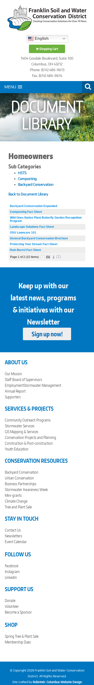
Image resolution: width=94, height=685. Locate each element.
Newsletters (13, 535)
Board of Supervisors (27, 379)
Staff (8, 379)
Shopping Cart (48, 49)
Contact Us (13, 530)
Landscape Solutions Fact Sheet (32, 226)
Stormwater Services (19, 425)
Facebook (12, 565)
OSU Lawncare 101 (23, 232)
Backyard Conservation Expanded (33, 206)
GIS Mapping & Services (21, 431)
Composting (27, 179)
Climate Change (16, 501)
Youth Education (16, 449)
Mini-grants (13, 495)
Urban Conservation (19, 478)
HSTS (22, 173)
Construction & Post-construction (29, 443)
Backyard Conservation (35, 184)
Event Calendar (16, 541)
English (41, 38)
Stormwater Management (42, 385)
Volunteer (12, 606)
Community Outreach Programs (28, 420)
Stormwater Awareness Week (26, 489)
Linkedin (11, 577)
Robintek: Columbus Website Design (57, 682)
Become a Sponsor (18, 612)
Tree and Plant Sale (18, 507)
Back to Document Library (28, 194)
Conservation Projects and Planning (30, 437)
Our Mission (13, 373)
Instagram (12, 571)
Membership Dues (18, 642)
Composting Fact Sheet (26, 212)
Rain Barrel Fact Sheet (25, 250)
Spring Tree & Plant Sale (22, 636)
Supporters (13, 396)
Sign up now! (47, 334)
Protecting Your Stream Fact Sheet (33, 244)
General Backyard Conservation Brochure (39, 238)
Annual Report (15, 391)
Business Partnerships (20, 483)
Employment (14, 385)
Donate (10, 600)
